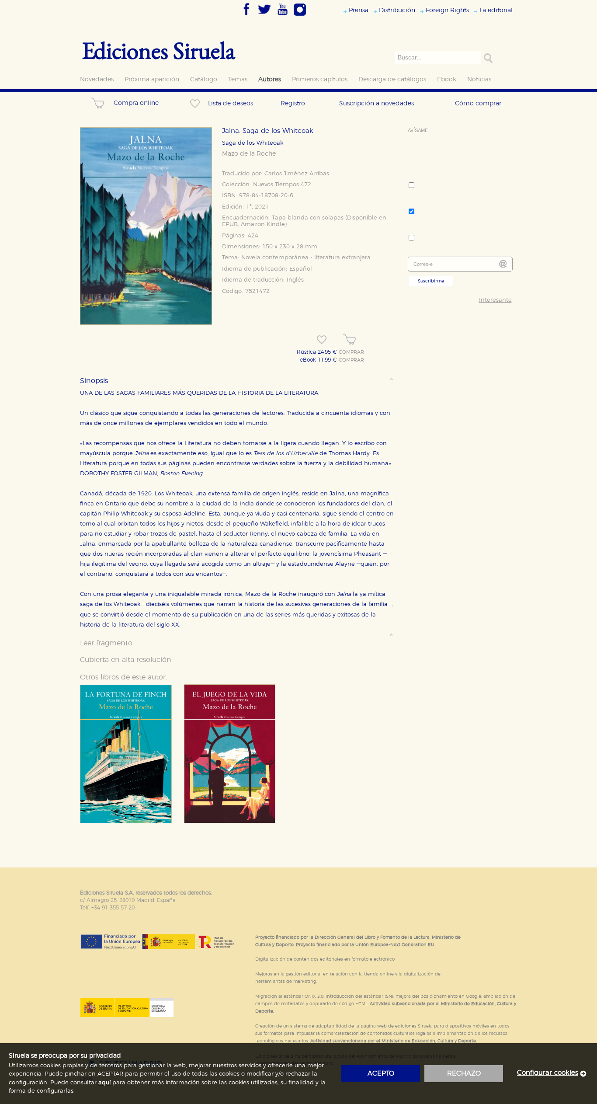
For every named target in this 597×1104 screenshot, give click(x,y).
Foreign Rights (447, 10)
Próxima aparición (152, 79)
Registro (293, 103)
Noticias (479, 79)
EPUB (230, 224)
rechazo (464, 1073)
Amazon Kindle (263, 224)
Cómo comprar (478, 103)
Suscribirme (431, 281)
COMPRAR (351, 352)
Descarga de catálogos (392, 79)
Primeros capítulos (319, 79)
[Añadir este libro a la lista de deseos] (321, 339)
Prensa (358, 10)
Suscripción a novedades (376, 103)
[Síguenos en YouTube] (282, 16)
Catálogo (203, 79)
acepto (381, 1073)
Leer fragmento (106, 643)
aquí (104, 1083)
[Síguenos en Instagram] (299, 16)
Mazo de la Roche (249, 154)
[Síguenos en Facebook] (246, 16)
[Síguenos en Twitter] (264, 16)
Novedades (97, 79)
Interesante (495, 300)
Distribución (397, 10)
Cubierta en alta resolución (125, 659)
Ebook (446, 79)
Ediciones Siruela (158, 50)
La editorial (496, 10)
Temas (237, 79)
